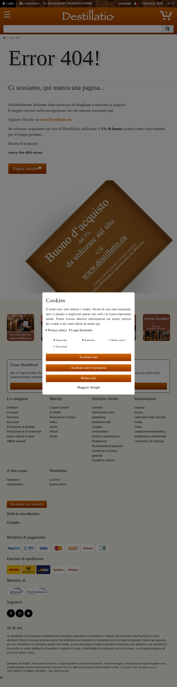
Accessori (13, 422)
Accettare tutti (88, 357)
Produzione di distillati (21, 427)
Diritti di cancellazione (106, 436)
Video (138, 427)
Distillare (12, 407)
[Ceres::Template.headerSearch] (168, 29)
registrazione (15, 484)
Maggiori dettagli (88, 387)
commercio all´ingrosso (149, 441)
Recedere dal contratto (27, 504)
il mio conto (17, 470)
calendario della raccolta (150, 417)
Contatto (97, 407)
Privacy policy (58, 330)
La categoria (17, 399)
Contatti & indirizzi (103, 460)
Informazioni (145, 399)
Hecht (53, 436)
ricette (138, 422)
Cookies (97, 427)
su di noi (55, 479)
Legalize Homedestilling (150, 431)
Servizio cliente (105, 399)
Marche (56, 399)
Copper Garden (59, 407)
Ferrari (54, 431)
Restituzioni (99, 441)
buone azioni (58, 484)
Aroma (139, 412)
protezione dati (101, 422)
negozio (140, 407)
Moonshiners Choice (63, 417)
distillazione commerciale (150, 436)
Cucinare (12, 412)
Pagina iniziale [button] (25, 168)
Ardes (53, 422)
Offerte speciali (16, 441)
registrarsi (13, 479)
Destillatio (58, 470)
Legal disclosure (81, 330)
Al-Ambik (55, 412)
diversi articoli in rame (20, 436)
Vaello (53, 427)
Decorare (13, 417)
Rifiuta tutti (88, 378)
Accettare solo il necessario (88, 368)
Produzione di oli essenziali (24, 431)
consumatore (100, 431)
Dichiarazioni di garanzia (107, 446)
